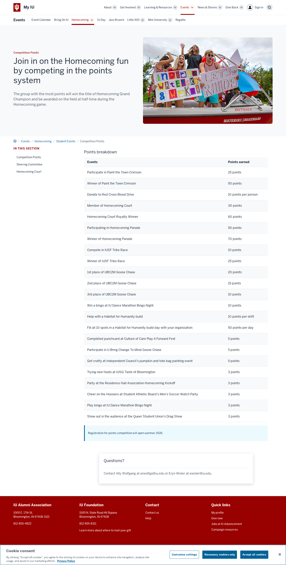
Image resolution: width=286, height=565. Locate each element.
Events (185, 7)
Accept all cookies (254, 554)
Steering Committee (29, 164)
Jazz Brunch (116, 20)
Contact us (152, 512)
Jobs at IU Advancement (226, 524)
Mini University (157, 20)
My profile (217, 512)
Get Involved (128, 7)
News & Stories (207, 7)
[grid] (176, 289)
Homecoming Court (29, 171)
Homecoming (80, 20)
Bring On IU (61, 20)
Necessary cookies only (219, 554)
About (107, 7)
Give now (217, 518)
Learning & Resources (158, 7)
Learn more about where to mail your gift (105, 530)
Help (148, 518)
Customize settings (184, 554)
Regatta (180, 20)
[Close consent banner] (279, 554)
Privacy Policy (66, 561)
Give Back (231, 7)
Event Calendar (41, 20)
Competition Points (29, 157)
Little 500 (133, 20)
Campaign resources (224, 529)
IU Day (101, 20)
